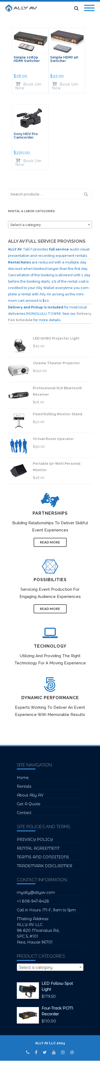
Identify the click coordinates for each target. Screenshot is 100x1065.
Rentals (24, 786)
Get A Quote (29, 804)
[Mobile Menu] (89, 8)
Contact (24, 812)
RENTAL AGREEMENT (38, 848)
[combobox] (50, 224)
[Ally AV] (22, 8)
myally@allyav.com (36, 892)
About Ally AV (30, 795)
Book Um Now (28, 86)
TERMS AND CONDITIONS (43, 857)
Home (23, 777)
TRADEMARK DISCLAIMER (44, 865)
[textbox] (50, 225)
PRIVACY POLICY (35, 839)
